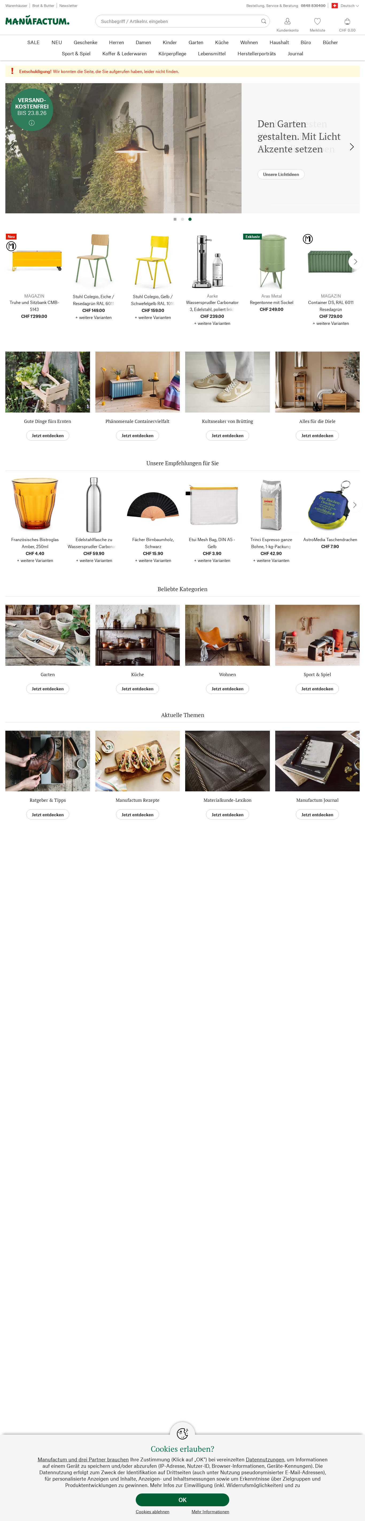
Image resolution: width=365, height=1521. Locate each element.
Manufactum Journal (317, 800)
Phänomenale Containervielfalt (137, 421)
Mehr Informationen (210, 1511)
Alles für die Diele (317, 421)
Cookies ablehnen (152, 1511)
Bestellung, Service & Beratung (285, 5)
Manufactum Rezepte (138, 800)
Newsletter (68, 5)
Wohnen (227, 674)
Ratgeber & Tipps (48, 800)
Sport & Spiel (317, 674)
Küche (137, 674)
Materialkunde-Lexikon (227, 800)
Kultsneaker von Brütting (227, 421)
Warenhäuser (16, 5)
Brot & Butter (43, 5)
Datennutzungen (265, 1459)
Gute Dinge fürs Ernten (47, 421)
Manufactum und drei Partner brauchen (83, 1459)
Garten (48, 674)
